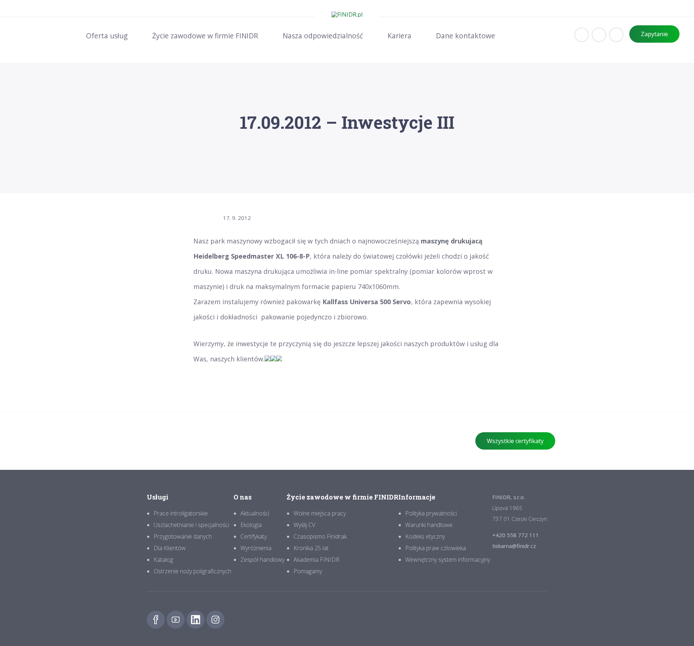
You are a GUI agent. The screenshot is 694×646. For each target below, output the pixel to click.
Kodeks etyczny (425, 536)
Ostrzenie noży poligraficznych (192, 571)
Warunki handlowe (429, 525)
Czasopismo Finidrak (320, 536)
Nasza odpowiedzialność (323, 36)
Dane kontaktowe (465, 36)
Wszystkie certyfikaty (515, 441)
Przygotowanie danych (183, 536)
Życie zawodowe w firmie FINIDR (205, 36)
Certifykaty (253, 536)
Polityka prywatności (431, 513)
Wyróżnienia (255, 548)
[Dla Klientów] (581, 34)
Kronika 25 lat (311, 548)
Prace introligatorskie (181, 513)
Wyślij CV (304, 525)
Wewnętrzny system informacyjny (447, 560)
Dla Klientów (170, 548)
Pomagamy (308, 571)
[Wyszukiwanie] (599, 34)
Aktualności (254, 513)
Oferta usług (107, 36)
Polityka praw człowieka (435, 548)
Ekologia (251, 525)
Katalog (163, 560)
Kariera (399, 36)
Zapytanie (654, 34)
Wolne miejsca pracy (320, 513)
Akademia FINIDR (316, 560)
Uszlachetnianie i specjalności (191, 525)
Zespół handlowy (262, 560)
